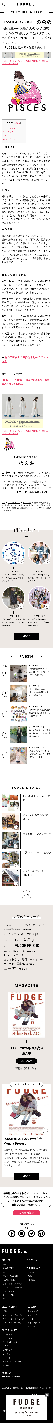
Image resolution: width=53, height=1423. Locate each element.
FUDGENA (27, 929)
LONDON (31, 1280)
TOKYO (31, 1272)
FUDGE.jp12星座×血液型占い (19, 963)
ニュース (6, 1272)
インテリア (29, 925)
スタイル (23, 969)
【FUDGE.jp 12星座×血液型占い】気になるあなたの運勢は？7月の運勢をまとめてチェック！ (28, 474)
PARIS (30, 1276)
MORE (26, 1176)
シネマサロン (8, 1357)
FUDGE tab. (31, 1260)
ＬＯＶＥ (8, 132)
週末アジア (7, 1350)
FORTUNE (6, 1373)
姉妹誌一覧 (18, 1388)
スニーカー (7, 946)
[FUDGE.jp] (26, 4)
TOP (3, 502)
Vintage (32, 933)
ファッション (33, 1311)
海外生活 (31, 1326)
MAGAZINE (6, 1388)
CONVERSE (8, 925)
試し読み (26, 1061)
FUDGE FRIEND (27, 945)
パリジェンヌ (14, 934)
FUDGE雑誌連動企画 (12, 929)
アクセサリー (8, 1299)
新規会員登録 (26, 1213)
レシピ (30, 1318)
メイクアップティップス (13, 1322)
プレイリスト (8, 1353)
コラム (6, 1346)
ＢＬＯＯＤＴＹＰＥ (14, 139)
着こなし (31, 939)
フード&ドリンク (10, 1342)
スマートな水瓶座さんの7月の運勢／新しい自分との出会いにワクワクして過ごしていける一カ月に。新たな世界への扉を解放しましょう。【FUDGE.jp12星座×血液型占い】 (25, 486)
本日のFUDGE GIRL (28, 951)
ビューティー (33, 1314)
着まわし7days (9, 1295)
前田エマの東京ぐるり (12, 1361)
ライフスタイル (9, 1338)
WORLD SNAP (33, 1268)
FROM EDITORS (31, 1388)
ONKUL (6, 940)
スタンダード (8, 1291)
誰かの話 (6, 1365)
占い (18, 925)
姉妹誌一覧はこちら (26, 1068)
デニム (41, 925)
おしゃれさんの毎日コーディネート (24, 959)
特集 (5, 1264)
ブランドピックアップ (12, 1283)
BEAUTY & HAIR (9, 1307)
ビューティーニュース (12, 1314)
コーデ (10, 968)
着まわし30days (11, 951)
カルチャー (27, 502)
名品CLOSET (8, 1268)
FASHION (6, 1260)
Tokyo (15, 940)
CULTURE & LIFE (14, 502)
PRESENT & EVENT (11, 1376)
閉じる (17, 122)
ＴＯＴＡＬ (9, 128)
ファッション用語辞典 (12, 1287)
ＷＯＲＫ (8, 135)
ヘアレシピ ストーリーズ (13, 1318)
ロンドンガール (14, 955)
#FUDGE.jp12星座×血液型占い (26, 456)
